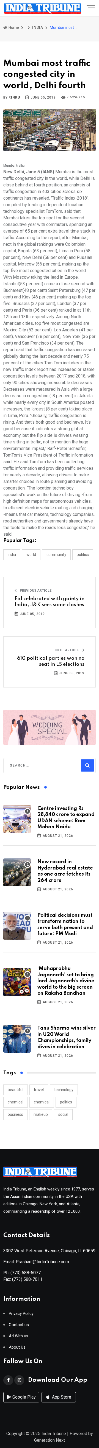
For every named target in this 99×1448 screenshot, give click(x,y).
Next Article (67, 650)
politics (66, 1102)
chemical (15, 1102)
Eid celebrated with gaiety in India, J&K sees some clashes (49, 601)
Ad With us (18, 1336)
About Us (17, 1347)
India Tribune (54, 1433)
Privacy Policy (21, 1314)
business (15, 1114)
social (63, 1114)
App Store (61, 1397)
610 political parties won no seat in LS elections (50, 661)
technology (63, 1090)
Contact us (19, 1325)
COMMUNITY (56, 554)
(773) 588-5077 (25, 1272)
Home (13, 27)
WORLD (31, 554)
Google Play (23, 1397)
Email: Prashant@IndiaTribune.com (36, 1261)
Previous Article (35, 590)
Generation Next (49, 1440)
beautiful (15, 1090)
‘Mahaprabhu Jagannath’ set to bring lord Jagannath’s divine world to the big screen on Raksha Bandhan (65, 981)
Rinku (14, 97)
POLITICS (83, 554)
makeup (41, 1114)
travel (39, 1090)
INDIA (37, 27)
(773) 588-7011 (27, 1279)
